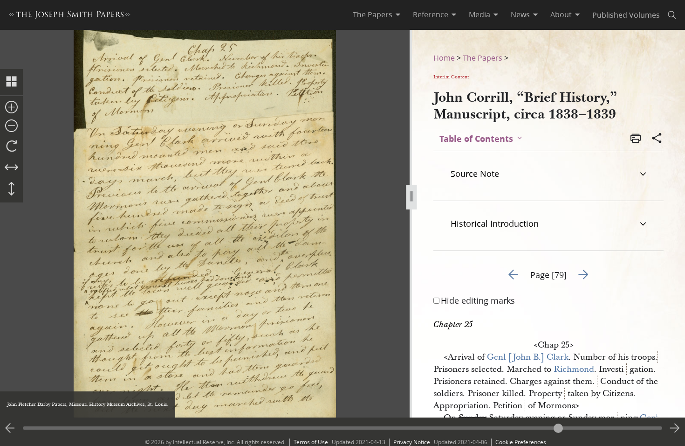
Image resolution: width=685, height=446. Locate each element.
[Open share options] (657, 139)
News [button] (520, 14)
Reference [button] (430, 14)
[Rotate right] (11, 146)
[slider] (342, 428)
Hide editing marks (478, 300)
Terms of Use (311, 442)
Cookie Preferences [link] (520, 442)
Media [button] (479, 14)
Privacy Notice (411, 442)
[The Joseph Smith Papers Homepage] (69, 16)
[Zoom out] (11, 126)
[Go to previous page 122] (10, 428)
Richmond (574, 369)
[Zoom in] (11, 107)
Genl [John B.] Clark (528, 357)
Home (444, 57)
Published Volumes (626, 14)
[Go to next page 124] (674, 428)
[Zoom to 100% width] (11, 168)
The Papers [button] (372, 14)
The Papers (482, 57)
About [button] (561, 14)
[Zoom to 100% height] (11, 189)
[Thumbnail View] (11, 82)
